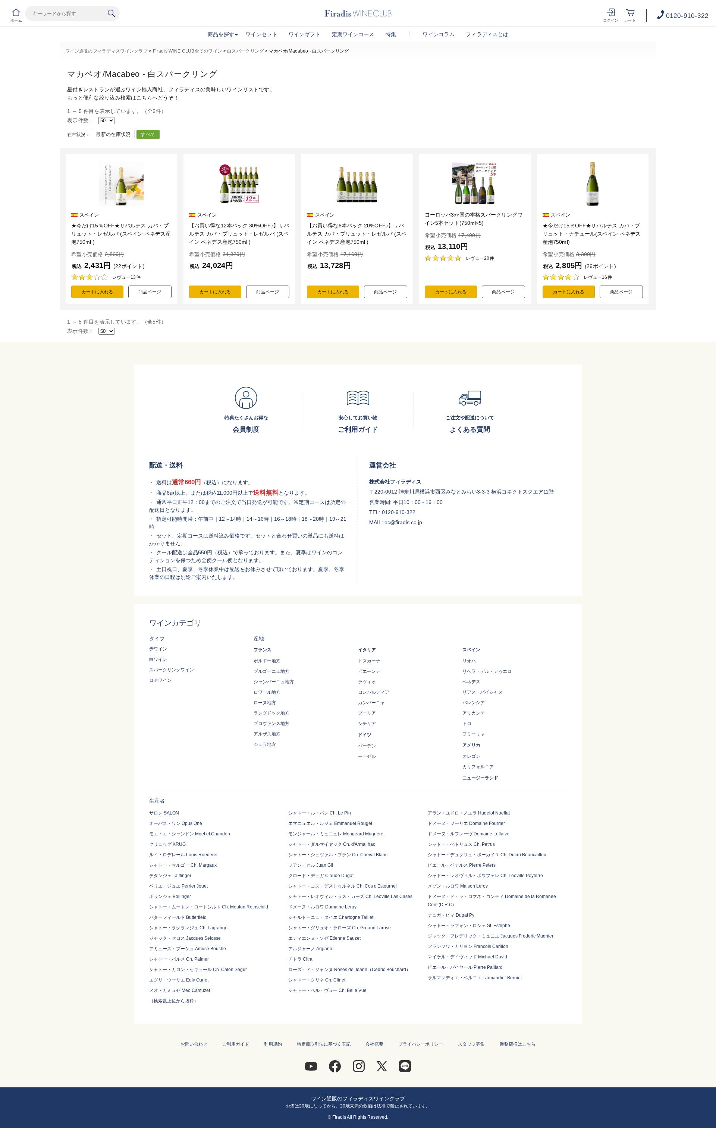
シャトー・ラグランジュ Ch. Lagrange (188, 927)
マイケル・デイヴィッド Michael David (467, 957)
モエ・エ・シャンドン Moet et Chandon (189, 833)
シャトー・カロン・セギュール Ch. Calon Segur (198, 969)
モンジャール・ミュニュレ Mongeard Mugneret (336, 833)
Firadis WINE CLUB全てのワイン (187, 51)
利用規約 (273, 1044)
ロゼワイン (160, 680)
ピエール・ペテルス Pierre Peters (462, 865)
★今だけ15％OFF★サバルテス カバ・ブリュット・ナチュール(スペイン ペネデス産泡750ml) (592, 234)
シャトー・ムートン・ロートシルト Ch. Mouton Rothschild (208, 907)
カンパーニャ (371, 702)
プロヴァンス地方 (271, 723)
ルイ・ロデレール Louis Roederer (183, 854)
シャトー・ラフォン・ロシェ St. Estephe (469, 925)
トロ (466, 723)
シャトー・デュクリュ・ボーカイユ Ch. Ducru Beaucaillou (487, 854)
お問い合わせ (193, 1044)
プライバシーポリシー (420, 1044)
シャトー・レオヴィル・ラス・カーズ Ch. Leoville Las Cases (350, 896)
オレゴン (471, 756)
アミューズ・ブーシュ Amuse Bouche (187, 948)
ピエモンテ (369, 671)
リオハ (469, 661)
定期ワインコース (353, 34)
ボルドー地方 (267, 661)
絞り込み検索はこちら (126, 98)
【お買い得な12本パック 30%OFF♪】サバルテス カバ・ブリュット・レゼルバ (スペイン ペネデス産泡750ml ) (239, 234)
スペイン (471, 649)
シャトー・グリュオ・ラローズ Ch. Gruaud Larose (339, 927)
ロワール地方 (267, 692)
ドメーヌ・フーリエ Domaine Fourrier (466, 823)
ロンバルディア (373, 692)
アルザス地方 (267, 734)
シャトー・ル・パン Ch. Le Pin (319, 813)
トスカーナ (369, 661)
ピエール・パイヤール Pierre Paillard (465, 967)
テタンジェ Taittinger (170, 875)
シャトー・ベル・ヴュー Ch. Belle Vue (327, 990)
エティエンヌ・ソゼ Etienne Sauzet (324, 938)
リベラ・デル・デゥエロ (487, 671)
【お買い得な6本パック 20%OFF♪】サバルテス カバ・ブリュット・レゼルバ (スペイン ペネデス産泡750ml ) (356, 234)
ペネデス (471, 681)
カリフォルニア (478, 766)
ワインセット (261, 34)
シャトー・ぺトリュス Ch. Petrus (461, 844)
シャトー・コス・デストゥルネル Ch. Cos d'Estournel (342, 886)
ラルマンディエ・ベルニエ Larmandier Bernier (475, 977)
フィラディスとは (487, 34)
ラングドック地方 (271, 713)
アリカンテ (473, 713)
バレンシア (473, 702)
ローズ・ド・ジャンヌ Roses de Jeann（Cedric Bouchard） (349, 969)
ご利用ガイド (235, 1044)
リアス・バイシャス (482, 692)
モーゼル (367, 756)
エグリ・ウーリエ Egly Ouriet (178, 980)
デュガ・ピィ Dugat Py (451, 915)
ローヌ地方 (265, 702)
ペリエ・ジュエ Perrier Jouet (178, 886)
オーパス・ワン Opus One (175, 823)
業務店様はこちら (518, 1044)
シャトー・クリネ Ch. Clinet (316, 980)
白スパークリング (245, 51)
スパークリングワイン (171, 669)
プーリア (367, 713)
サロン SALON (164, 813)
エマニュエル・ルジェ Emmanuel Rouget (330, 823)
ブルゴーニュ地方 (271, 671)
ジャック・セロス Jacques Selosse (185, 938)
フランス (262, 649)
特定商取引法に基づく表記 (324, 1044)
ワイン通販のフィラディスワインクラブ (106, 51)
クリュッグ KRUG (167, 844)
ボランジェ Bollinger (170, 896)
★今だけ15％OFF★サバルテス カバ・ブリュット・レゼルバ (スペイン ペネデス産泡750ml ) (121, 234)
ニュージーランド (480, 778)
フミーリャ (473, 734)
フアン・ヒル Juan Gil (310, 865)
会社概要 (374, 1044)
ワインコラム (439, 34)
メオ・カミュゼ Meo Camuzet (179, 990)
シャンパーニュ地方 (274, 681)
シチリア (367, 723)
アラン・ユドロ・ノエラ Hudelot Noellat (469, 813)
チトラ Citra (300, 959)
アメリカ (471, 745)
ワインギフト (305, 34)
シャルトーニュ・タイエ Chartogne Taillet (330, 917)
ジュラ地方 (265, 744)
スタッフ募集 (471, 1044)
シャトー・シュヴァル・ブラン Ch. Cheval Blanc (337, 854)
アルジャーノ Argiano (310, 948)
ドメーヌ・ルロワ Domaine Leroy (322, 907)
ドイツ (364, 734)
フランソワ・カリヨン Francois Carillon (468, 946)
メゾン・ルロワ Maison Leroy (458, 886)
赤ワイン (158, 649)
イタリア (367, 649)
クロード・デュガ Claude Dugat (321, 875)
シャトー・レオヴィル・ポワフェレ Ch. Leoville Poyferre (485, 875)
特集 (391, 34)
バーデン (367, 746)
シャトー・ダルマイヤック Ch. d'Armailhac (331, 844)
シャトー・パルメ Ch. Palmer (179, 959)
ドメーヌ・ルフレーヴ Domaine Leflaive (468, 833)
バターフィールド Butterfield (178, 917)
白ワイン (158, 659)
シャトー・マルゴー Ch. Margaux (183, 865)
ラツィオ (367, 681)
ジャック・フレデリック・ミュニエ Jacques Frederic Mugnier (490, 936)
